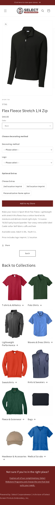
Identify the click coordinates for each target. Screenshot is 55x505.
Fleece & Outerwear (11, 419)
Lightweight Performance (8, 344)
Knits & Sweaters (36, 382)
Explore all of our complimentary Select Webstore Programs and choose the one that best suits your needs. (27, 482)
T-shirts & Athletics (11, 305)
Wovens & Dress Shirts (39, 342)
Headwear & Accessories (14, 456)
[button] (5, 11)
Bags (30, 419)
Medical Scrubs (35, 456)
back (27, 253)
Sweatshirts (8, 382)
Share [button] (7, 245)
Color (4, 120)
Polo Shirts (33, 305)
